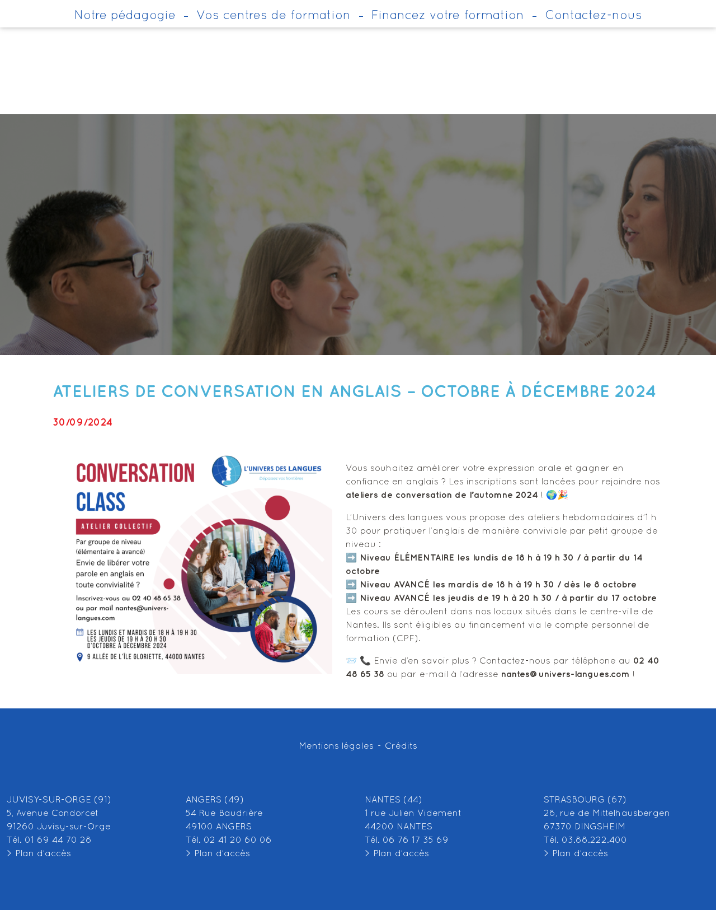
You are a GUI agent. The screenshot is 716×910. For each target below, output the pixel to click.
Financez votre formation (447, 16)
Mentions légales (336, 746)
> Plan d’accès (39, 854)
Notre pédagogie (125, 16)
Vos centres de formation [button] (273, 16)
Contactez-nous (593, 16)
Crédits (401, 746)
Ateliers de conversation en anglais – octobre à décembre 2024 (354, 392)
